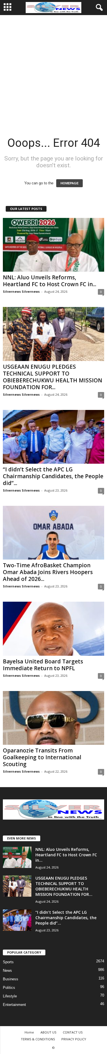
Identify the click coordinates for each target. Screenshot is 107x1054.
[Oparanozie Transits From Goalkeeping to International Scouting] (53, 718)
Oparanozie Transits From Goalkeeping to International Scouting (42, 757)
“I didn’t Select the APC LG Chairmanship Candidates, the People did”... (53, 476)
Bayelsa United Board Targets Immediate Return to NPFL (43, 665)
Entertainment (14, 1005)
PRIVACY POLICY (73, 1039)
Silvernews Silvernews (21, 291)
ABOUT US (48, 1032)
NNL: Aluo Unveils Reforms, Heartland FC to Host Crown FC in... (49, 281)
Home (29, 1032)
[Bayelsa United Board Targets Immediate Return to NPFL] (53, 628)
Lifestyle (10, 996)
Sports (8, 962)
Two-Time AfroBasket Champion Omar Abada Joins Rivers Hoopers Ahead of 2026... (48, 572)
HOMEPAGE (69, 183)
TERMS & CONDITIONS (38, 1039)
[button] (98, 7)
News (7, 970)
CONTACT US (72, 1032)
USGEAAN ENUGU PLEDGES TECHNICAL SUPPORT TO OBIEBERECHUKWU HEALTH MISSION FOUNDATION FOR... (52, 377)
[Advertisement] (53, 71)
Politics (9, 987)
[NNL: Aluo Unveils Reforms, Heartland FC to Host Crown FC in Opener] (53, 245)
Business (10, 979)
